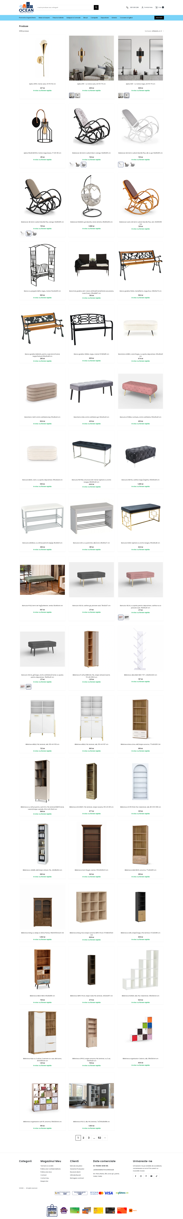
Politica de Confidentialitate (51, 1169)
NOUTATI (159, 18)
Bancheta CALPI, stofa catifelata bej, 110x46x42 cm (42, 417)
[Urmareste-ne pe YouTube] (151, 1176)
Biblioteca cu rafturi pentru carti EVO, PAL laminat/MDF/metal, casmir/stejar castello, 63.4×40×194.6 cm (42, 808)
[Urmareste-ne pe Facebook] (135, 1176)
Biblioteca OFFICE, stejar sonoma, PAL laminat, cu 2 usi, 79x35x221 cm (91, 1060)
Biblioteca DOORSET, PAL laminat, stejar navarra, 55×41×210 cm (91, 807)
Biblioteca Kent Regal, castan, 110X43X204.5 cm (91, 870)
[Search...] (96, 7)
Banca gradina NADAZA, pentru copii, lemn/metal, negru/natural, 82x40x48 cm (42, 355)
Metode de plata (76, 1166)
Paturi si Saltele (58, 18)
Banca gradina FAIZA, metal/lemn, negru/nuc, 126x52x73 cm (140, 291)
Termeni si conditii (47, 1166)
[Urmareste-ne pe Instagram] (140, 1176)
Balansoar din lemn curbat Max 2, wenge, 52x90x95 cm (91, 153)
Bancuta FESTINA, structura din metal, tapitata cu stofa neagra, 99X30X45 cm (91, 481)
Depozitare (105, 18)
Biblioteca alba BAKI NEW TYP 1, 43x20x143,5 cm (140, 675)
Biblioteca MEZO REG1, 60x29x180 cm (42, 996)
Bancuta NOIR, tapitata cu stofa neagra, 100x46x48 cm (140, 543)
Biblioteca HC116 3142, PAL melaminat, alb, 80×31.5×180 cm (140, 807)
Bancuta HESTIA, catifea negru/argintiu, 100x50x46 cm (140, 480)
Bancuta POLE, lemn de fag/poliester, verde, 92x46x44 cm (42, 606)
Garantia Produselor (77, 1169)
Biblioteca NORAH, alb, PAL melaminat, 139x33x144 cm (140, 996)
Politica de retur (46, 1172)
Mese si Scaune (44, 18)
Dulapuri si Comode (73, 18)
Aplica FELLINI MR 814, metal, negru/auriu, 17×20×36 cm (42, 153)
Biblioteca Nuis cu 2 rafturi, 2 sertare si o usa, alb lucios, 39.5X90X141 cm (42, 1060)
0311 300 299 (134, 7)
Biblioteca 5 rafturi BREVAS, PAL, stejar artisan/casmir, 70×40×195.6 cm (91, 676)
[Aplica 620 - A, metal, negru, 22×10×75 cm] (77, 95)
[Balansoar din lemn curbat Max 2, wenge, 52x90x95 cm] (83, 164)
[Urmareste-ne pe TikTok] (156, 1176)
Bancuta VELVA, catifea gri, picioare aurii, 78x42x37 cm (91, 606)
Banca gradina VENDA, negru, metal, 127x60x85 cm (91, 354)
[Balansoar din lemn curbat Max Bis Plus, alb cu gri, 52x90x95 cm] (71, 164)
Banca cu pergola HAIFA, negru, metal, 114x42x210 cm (42, 291)
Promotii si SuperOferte (27, 18)
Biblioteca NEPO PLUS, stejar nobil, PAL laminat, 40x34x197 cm (91, 996)
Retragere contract (77, 1178)
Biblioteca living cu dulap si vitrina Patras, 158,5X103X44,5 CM (42, 933)
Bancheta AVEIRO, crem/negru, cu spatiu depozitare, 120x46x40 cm (140, 355)
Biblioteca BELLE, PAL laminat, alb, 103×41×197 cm (91, 744)
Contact (44, 1175)
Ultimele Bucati (75, 1175)
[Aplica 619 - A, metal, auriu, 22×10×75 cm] (71, 95)
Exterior (114, 18)
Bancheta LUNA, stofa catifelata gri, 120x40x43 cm (91, 417)
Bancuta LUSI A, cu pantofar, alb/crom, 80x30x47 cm (91, 543)
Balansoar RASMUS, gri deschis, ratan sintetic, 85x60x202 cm (91, 222)
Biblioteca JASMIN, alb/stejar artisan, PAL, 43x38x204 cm (42, 870)
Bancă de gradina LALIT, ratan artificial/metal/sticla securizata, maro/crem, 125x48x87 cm (91, 292)
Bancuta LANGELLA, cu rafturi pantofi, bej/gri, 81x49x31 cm (42, 543)
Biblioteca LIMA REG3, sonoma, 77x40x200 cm (140, 870)
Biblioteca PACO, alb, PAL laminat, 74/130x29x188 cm (91, 1122)
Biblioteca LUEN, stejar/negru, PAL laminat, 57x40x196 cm (140, 933)
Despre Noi (44, 1181)
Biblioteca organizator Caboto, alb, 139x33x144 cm (140, 1059)
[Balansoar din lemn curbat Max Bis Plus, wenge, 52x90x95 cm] (77, 164)
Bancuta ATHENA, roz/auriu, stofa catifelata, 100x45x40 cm (140, 417)
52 (99, 1138)
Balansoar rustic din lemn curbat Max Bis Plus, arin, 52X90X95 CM (140, 223)
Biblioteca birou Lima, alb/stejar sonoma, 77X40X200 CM (140, 744)
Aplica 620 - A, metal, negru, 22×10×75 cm (140, 84)
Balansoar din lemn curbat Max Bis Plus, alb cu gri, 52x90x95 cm (140, 153)
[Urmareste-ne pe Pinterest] (146, 1176)
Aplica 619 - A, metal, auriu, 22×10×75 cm (91, 84)
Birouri (85, 18)
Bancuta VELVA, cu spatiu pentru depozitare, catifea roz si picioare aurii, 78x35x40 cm (140, 607)
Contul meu (45, 1178)
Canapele (94, 18)
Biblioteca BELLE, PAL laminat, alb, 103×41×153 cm (42, 744)
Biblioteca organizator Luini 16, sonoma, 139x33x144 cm (42, 1122)
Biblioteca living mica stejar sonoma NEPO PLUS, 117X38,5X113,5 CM (91, 934)
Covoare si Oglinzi (126, 18)
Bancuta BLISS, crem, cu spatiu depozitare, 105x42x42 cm (42, 480)
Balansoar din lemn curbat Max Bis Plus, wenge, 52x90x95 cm (42, 222)
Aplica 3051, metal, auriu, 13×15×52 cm (42, 84)
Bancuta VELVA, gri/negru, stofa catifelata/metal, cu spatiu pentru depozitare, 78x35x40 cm (42, 676)
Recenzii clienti (75, 1172)
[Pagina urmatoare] (105, 1137)
